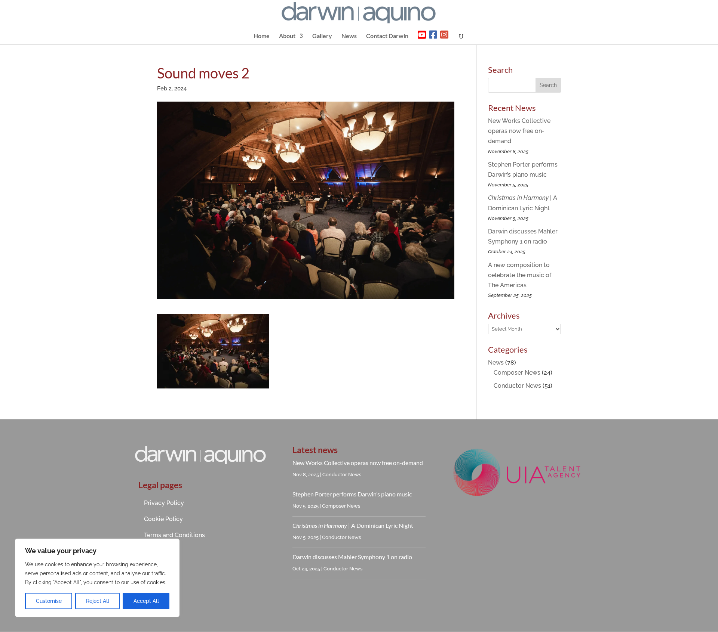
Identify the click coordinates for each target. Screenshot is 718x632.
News (349, 36)
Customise (49, 601)
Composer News (517, 372)
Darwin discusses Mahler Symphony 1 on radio (352, 556)
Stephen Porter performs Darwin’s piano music (352, 494)
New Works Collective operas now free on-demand (519, 131)
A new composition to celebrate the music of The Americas (519, 275)
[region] (97, 578)
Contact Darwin (387, 36)
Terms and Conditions (174, 535)
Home (262, 36)
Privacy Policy (164, 502)
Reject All (97, 601)
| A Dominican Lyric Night (352, 525)
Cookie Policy (163, 519)
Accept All (146, 601)
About (287, 36)
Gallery (322, 36)
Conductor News (517, 385)
